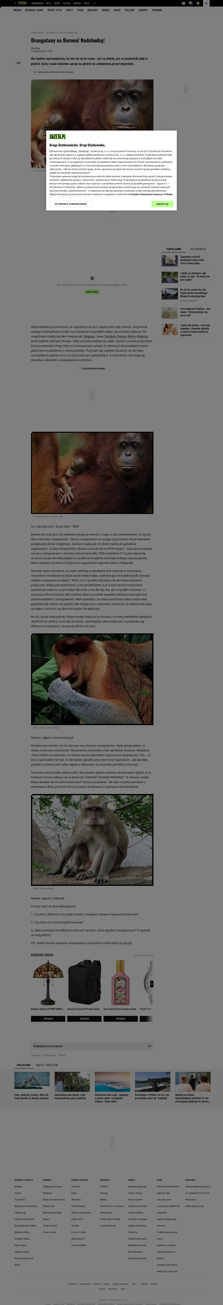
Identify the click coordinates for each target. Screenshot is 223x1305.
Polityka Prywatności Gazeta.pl (146, 194)
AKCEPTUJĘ (162, 204)
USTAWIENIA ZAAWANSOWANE (71, 204)
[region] (111, 170)
